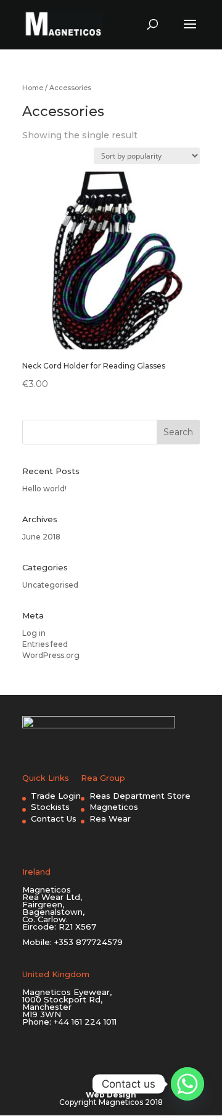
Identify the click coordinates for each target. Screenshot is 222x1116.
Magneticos (113, 807)
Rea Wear (110, 818)
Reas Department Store (140, 796)
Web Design (111, 1094)
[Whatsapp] (187, 1084)
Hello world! (44, 488)
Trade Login (56, 796)
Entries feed (45, 644)
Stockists (50, 807)
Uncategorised (50, 584)
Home (32, 87)
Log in (34, 633)
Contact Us (53, 818)
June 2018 (41, 536)
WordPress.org (51, 655)
